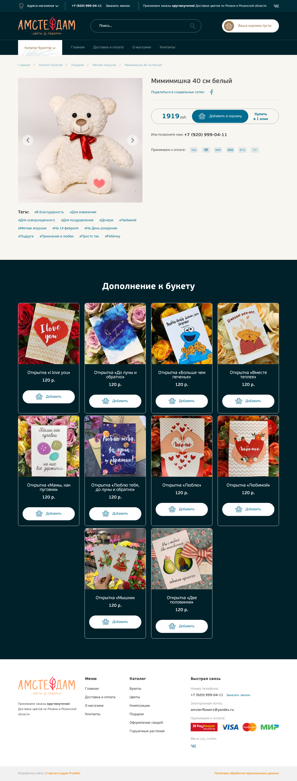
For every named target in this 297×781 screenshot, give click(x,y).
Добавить (54, 397)
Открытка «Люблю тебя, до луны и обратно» (115, 487)
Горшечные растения (147, 731)
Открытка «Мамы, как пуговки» (48, 487)
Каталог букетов (38, 48)
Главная (92, 689)
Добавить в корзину (225, 116)
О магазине (94, 706)
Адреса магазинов (40, 6)
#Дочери (106, 220)
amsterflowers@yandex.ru (212, 710)
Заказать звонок (118, 6)
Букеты (135, 689)
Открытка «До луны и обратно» (115, 375)
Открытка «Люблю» (181, 485)
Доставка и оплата (100, 697)
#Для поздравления (77, 220)
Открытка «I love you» (48, 373)
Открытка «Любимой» (248, 485)
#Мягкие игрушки (32, 228)
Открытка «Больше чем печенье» (181, 375)
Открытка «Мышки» (115, 598)
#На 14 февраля (65, 228)
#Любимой (127, 220)
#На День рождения (100, 228)
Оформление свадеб (146, 723)
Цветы (135, 697)
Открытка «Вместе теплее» (248, 375)
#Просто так (89, 236)
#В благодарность (49, 212)
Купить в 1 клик (261, 117)
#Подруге (26, 236)
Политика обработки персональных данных (247, 773)
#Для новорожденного (36, 220)
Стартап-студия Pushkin (62, 773)
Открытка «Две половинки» (182, 600)
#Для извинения (83, 212)
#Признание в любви (56, 236)
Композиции (140, 706)
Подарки (137, 714)
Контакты (92, 714)
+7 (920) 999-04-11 (205, 135)
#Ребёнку (112, 236)
